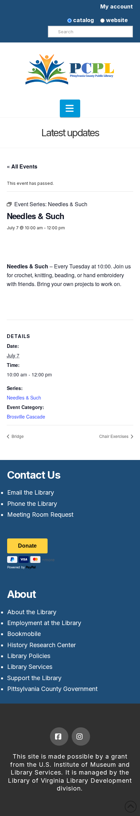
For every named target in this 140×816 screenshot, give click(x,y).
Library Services (29, 666)
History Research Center (41, 645)
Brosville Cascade (26, 416)
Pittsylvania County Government (52, 688)
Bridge (17, 436)
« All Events (22, 166)
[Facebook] (59, 736)
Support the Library (34, 677)
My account (116, 6)
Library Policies (28, 655)
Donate (27, 546)
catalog (83, 20)
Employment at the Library (44, 622)
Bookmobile (24, 633)
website (116, 20)
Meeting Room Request (40, 514)
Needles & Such (24, 397)
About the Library (31, 612)
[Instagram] (81, 736)
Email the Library (30, 492)
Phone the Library (32, 503)
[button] (70, 108)
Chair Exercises (114, 436)
